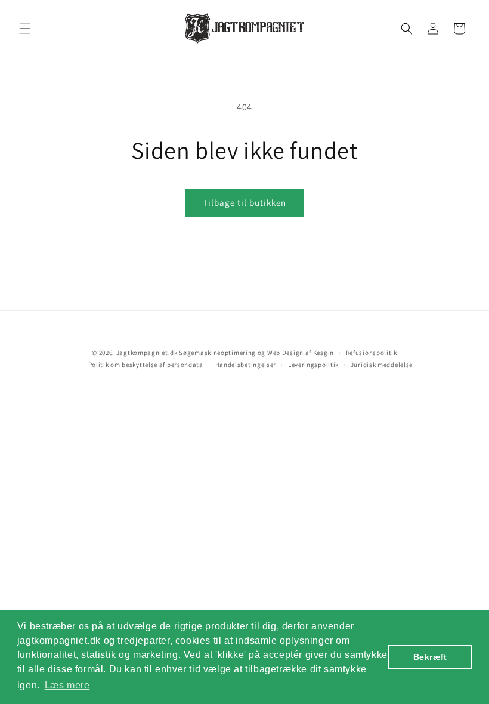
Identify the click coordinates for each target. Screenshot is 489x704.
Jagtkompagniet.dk (147, 352)
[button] (25, 29)
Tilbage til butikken (244, 202)
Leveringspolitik (313, 364)
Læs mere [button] (67, 685)
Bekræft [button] (430, 657)
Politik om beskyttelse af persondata (145, 364)
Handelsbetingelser (246, 364)
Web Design (285, 352)
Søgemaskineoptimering (217, 352)
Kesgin (323, 352)
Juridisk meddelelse (382, 364)
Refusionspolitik (371, 352)
